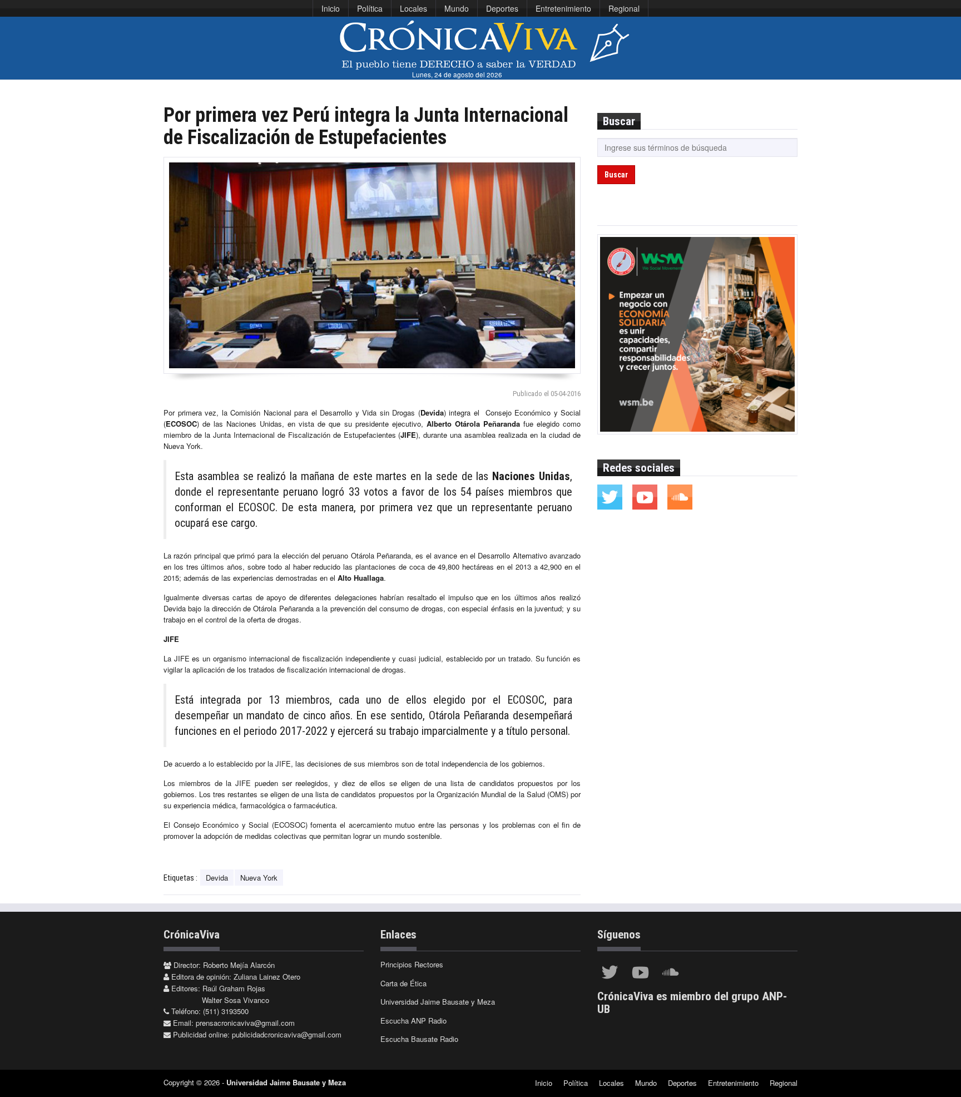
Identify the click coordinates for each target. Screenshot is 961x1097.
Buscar (616, 174)
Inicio (330, 8)
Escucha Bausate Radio (419, 1039)
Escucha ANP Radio (413, 1020)
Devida (217, 877)
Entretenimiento (563, 8)
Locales (413, 8)
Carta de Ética (403, 983)
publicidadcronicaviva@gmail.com (286, 1034)
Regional (624, 8)
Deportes (502, 8)
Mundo (456, 8)
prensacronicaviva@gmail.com (245, 1022)
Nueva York (259, 877)
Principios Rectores (411, 964)
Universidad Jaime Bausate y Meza (437, 1001)
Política (370, 8)
